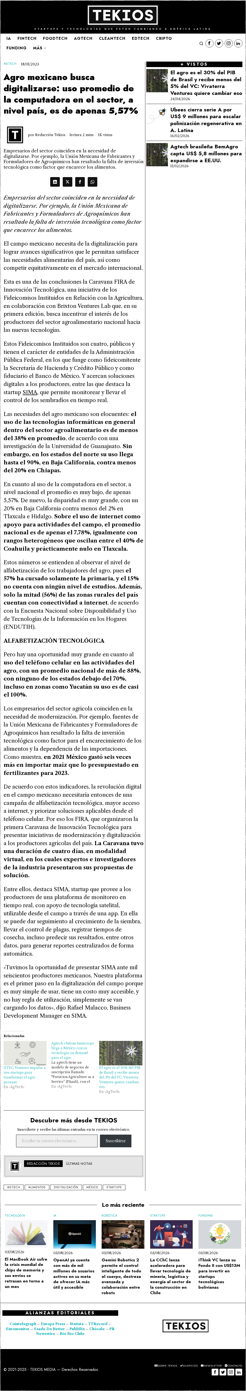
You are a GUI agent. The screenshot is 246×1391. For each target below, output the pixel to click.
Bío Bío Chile (72, 1334)
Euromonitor (18, 1329)
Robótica (109, 1216)
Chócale (97, 1329)
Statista (77, 1324)
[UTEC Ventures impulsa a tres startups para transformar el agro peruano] (25, 1053)
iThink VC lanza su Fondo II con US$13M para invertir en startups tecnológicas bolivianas (219, 1273)
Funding (205, 1216)
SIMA (30, 392)
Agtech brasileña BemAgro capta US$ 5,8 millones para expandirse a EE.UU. (206, 153)
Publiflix (77, 1329)
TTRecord (98, 1324)
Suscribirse (116, 1140)
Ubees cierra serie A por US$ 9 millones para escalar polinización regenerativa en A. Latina (206, 119)
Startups (114, 1187)
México (92, 1187)
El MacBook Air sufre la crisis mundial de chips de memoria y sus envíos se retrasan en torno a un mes (26, 1273)
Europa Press (53, 1324)
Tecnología (15, 1216)
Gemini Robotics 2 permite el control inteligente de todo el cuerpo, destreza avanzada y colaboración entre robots (121, 1276)
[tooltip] (209, 43)
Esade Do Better (49, 1329)
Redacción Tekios (50, 135)
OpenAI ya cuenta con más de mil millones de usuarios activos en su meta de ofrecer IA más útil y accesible (73, 1273)
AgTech (10, 64)
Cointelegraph (23, 1324)
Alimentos (37, 1187)
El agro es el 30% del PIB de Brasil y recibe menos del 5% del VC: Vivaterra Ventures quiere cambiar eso (119, 1077)
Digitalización (66, 1187)
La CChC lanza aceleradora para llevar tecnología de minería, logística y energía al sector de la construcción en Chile (170, 1276)
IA (54, 1216)
